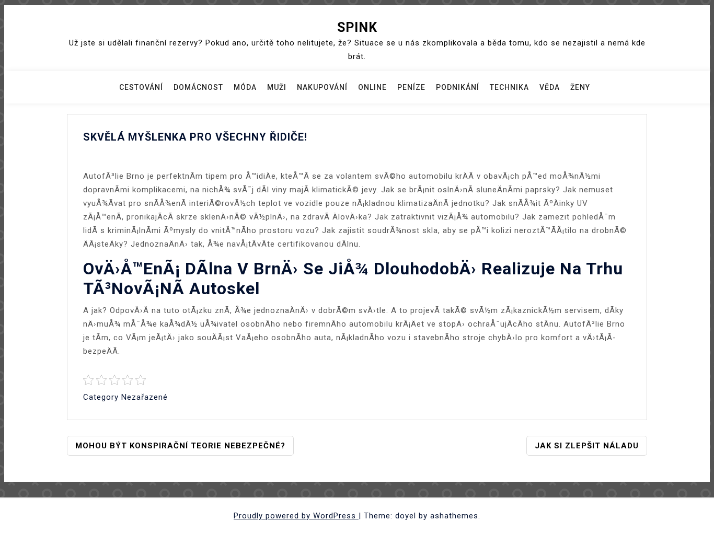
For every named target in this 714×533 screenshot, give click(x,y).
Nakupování (322, 87)
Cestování (141, 87)
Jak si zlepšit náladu (587, 445)
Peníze (411, 87)
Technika (509, 87)
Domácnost (198, 87)
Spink (357, 27)
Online (372, 87)
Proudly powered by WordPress (296, 515)
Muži (276, 87)
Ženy (580, 87)
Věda (549, 87)
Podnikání (457, 87)
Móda (245, 87)
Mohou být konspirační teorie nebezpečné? (180, 445)
